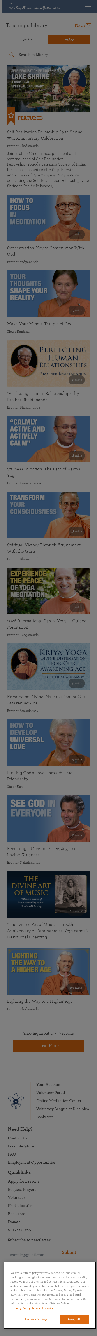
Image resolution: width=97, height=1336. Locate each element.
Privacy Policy (21, 1308)
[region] (50, 1295)
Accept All (74, 1319)
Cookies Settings (36, 1319)
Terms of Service (43, 1308)
